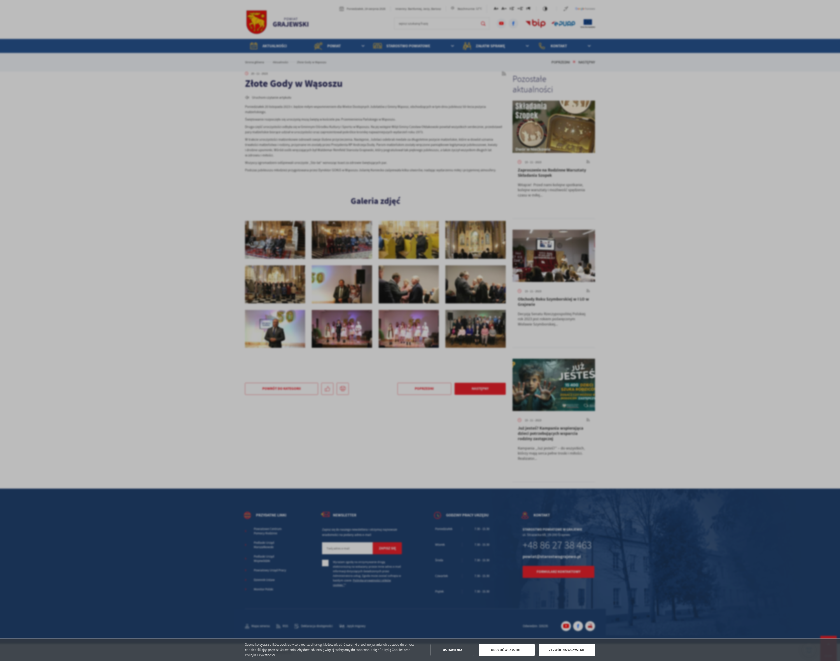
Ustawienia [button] (452, 650)
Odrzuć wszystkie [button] (506, 650)
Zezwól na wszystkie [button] (567, 650)
